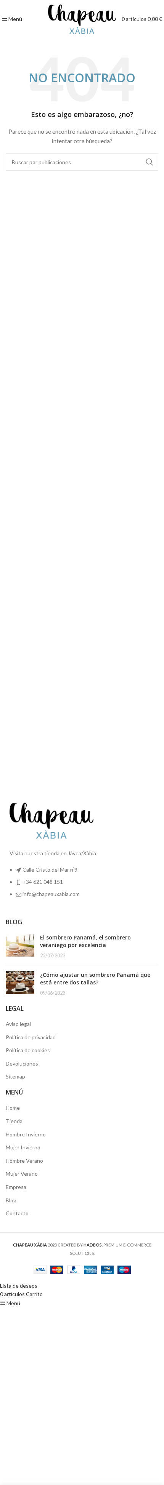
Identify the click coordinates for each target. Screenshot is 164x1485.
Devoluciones (22, 1063)
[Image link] (51, 820)
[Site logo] (82, 18)
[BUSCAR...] (149, 162)
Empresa (16, 1187)
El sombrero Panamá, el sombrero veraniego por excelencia (85, 941)
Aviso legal (18, 1024)
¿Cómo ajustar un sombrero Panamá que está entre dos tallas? (95, 978)
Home (13, 1107)
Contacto (17, 1213)
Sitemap (15, 1076)
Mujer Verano (22, 1173)
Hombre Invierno (26, 1134)
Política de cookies (28, 1050)
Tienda (14, 1121)
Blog (11, 1200)
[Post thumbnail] (20, 946)
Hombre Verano (24, 1160)
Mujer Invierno (23, 1147)
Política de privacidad (31, 1037)
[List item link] (82, 886)
